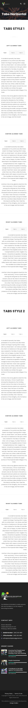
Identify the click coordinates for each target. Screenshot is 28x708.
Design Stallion (14, 703)
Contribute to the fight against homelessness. (15, 669)
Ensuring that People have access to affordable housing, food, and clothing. (17, 651)
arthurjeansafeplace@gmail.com (12, 638)
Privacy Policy (9, 693)
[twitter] (8, 612)
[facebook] (2, 612)
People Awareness (14, 660)
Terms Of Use (18, 693)
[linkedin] (5, 612)
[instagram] (11, 612)
